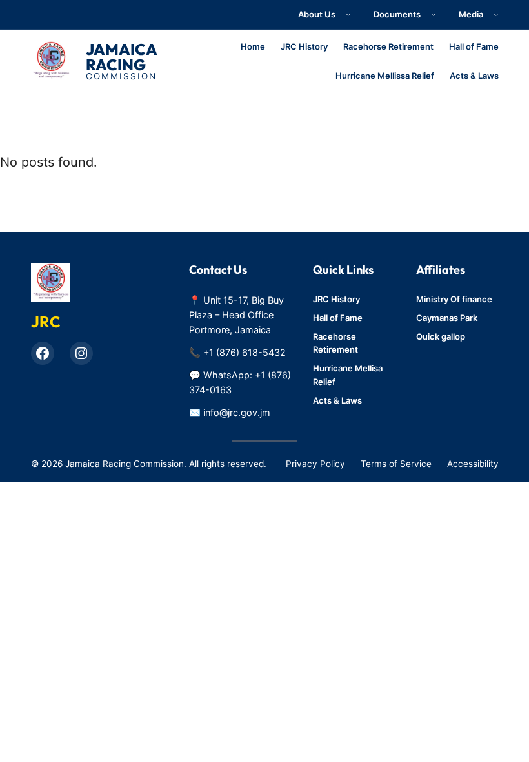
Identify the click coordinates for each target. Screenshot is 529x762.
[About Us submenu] (348, 14)
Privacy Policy (315, 463)
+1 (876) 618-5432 (244, 352)
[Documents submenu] (433, 14)
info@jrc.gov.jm (236, 412)
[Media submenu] (496, 14)
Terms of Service (396, 463)
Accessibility (473, 463)
